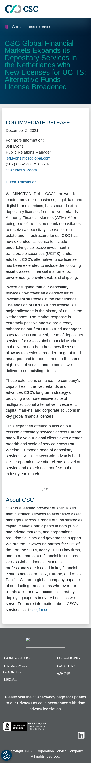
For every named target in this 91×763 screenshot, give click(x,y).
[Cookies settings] (6, 755)
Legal (10, 679)
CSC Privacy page (49, 697)
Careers (66, 666)
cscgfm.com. (41, 609)
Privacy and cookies (16, 669)
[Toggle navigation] (85, 9)
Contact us (17, 658)
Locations (68, 658)
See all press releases (31, 27)
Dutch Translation (21, 182)
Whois (63, 673)
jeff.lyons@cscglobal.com (28, 158)
